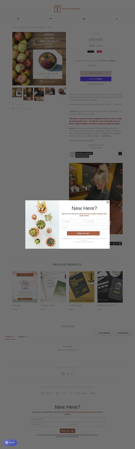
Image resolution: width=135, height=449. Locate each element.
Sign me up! (83, 233)
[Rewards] (10, 443)
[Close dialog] (108, 202)
